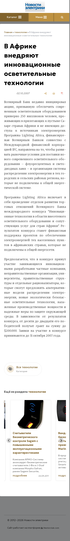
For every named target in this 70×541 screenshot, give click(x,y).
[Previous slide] (9, 440)
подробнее (20, 475)
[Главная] (35, 7)
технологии (20, 32)
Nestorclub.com (51, 528)
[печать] (54, 93)
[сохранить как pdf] (62, 93)
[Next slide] (61, 440)
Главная (8, 32)
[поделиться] (45, 93)
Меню (39, 17)
